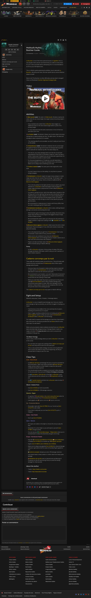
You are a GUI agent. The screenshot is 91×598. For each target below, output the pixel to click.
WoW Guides (12, 557)
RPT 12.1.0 (24, 4)
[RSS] (88, 594)
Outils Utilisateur (18, 592)
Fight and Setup (6, 64)
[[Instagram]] (37, 487)
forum (17, 519)
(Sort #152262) (49, 439)
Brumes (37, 1)
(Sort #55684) (34, 390)
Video (3, 57)
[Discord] (30, 487)
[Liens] (66, 40)
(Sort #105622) (37, 441)
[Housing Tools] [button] (16, 7)
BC (30, 1)
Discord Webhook (29, 7)
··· (41, 1)
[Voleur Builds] (72, 579)
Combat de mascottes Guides (33, 574)
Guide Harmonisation (51, 559)
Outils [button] (49, 7)
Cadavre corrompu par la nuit (9, 62)
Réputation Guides (30, 571)
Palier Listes (12, 576)
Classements (28, 584)
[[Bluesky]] (35, 487)
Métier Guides (12, 569)
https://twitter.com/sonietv (39, 469)
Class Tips (4, 66)
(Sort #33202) (34, 388)
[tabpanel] (34, 498)
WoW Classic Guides (51, 557)
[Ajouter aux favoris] (58, 40)
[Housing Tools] (25, 547)
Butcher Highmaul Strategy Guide (47, 80)
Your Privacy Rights (47, 592)
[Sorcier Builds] (72, 581)
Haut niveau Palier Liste (75, 564)
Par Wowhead (29, 53)
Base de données (40, 7)
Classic (24, 1)
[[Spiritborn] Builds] (74, 584)
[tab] (7, 493)
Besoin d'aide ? (8, 592)
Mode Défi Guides (29, 579)
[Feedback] (87, 7)
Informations (6, 7)
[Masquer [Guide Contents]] (21, 45)
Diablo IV (48, 1)
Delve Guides (12, 562)
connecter (16, 499)
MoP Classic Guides (30, 557)
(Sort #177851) (44, 406)
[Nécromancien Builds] (74, 574)
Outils (68, 547)
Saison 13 (71, 562)
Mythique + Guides (14, 567)
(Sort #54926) (52, 444)
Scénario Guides (29, 576)
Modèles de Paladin (74, 576)
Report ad (88, 544)
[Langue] (89, 7)
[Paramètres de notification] (84, 7)
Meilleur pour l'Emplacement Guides (55, 562)
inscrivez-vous (39, 499)
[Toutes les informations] (3, 1)
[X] (78, 594)
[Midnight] (11, 579)
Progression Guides (14, 564)
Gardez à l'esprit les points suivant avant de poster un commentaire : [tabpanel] (23, 527)
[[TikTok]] (40, 487)
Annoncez (37, 592)
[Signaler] (63, 40)
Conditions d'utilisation (30, 596)
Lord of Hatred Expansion (75, 559)
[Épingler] (61, 40)
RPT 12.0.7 (28, 4)
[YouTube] (32, 487)
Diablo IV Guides (73, 557)
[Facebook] (83, 594)
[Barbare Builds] (73, 569)
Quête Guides (28, 569)
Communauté (63, 7)
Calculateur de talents (15, 574)
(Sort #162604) (37, 418)
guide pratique (41, 516)
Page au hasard (57, 592)
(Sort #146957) (36, 444)
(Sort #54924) (44, 444)
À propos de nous (28, 592)
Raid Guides (12, 571)
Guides (55, 7)
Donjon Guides (29, 564)
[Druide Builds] (72, 571)
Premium (4, 596)
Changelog (5, 72)
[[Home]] (9, 4)
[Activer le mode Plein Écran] (82, 7)
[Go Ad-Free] (73, 7)
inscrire (27, 542)
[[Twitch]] (27, 487)
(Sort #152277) (52, 410)
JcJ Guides (48, 574)
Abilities (4, 59)
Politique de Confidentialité (15, 596)
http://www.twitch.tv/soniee (39, 471)
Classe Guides (12, 559)
